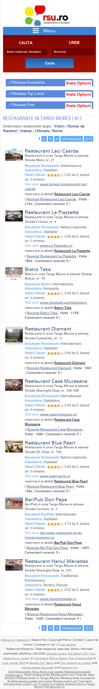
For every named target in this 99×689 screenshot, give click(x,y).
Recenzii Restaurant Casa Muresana (55, 429)
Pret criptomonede (80, 658)
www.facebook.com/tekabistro (63, 302)
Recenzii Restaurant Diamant (49, 368)
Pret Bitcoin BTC (78, 653)
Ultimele (42, 131)
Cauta (25, 43)
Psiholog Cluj (69, 667)
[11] (89, 139)
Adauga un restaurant (15, 640)
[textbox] (26, 51)
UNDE (74, 43)
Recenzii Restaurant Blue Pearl (51, 486)
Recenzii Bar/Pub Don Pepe (48, 548)
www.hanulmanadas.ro (58, 599)
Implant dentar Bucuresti (37, 667)
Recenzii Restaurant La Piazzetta (52, 256)
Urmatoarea (71, 139)
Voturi (59, 126)
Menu (49, 30)
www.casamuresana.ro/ (58, 414)
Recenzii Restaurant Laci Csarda (52, 199)
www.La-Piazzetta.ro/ (56, 245)
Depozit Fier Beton (41, 663)
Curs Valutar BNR (14, 663)
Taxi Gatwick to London (75, 663)
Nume (57, 131)
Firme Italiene (66, 644)
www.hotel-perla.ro (55, 476)
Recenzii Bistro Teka (42, 313)
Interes (26, 131)
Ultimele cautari (56, 653)
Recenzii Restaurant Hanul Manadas (55, 614)
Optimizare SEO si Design (51, 658)
